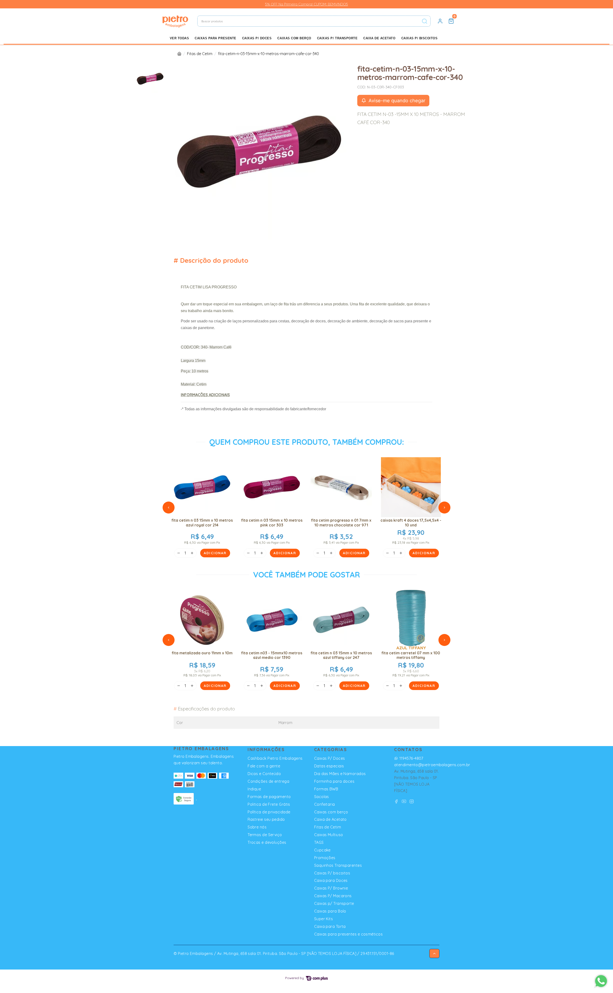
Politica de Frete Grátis (269, 804)
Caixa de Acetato (379, 38)
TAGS (319, 842)
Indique (254, 789)
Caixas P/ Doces (257, 38)
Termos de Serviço (265, 834)
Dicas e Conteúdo (264, 773)
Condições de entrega (268, 781)
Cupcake (322, 850)
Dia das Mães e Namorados (340, 773)
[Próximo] (444, 508)
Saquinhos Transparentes (338, 865)
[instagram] (411, 801)
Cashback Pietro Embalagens (275, 758)
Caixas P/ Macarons (333, 895)
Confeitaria (324, 804)
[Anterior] (169, 508)
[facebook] (397, 801)
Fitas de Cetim (199, 53)
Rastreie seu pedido (266, 819)
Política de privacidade (269, 812)
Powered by (295, 978)
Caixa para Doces (331, 880)
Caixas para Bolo (330, 911)
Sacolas (321, 796)
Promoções (324, 857)
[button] (440, 21)
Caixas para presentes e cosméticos (348, 934)
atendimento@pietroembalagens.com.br (432, 764)
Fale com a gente (264, 766)
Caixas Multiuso (328, 834)
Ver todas (179, 38)
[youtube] (405, 801)
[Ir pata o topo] (434, 953)
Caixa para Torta (330, 926)
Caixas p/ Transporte (337, 38)
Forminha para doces (334, 781)
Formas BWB (326, 789)
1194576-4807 (411, 758)
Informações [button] (266, 749)
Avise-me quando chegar (396, 100)
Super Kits (323, 918)
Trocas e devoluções (267, 842)
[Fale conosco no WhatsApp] (601, 981)
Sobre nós (257, 827)
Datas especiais (329, 766)
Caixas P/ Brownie (331, 888)
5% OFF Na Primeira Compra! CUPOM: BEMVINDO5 (306, 4)
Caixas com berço (294, 38)
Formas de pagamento (269, 796)
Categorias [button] (330, 749)
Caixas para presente (215, 38)
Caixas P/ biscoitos (419, 38)
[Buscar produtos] (425, 21)
